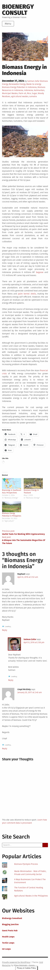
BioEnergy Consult (18, 9)
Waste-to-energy (33, 84)
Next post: (23, 540)
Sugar (34, 93)
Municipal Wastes (10, 93)
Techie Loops (8, 943)
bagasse (39, 272)
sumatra (33, 96)
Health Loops (8, 936)
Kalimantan (39, 90)
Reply (4, 630)
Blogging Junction (10, 924)
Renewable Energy (17, 84)
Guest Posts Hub (10, 930)
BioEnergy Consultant (12, 918)
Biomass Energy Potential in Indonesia (19, 87)
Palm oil (22, 93)
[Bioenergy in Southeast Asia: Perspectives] (11, 483)
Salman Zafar (33, 81)
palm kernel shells (27, 294)
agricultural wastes (19, 96)
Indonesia (28, 90)
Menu (8, 23)
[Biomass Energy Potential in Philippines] (11, 506)
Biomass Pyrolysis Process (26, 864)
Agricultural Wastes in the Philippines (31, 896)
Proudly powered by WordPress (16, 962)
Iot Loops (6, 949)
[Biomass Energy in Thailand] (33, 483)
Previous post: (23, 532)
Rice (29, 93)
